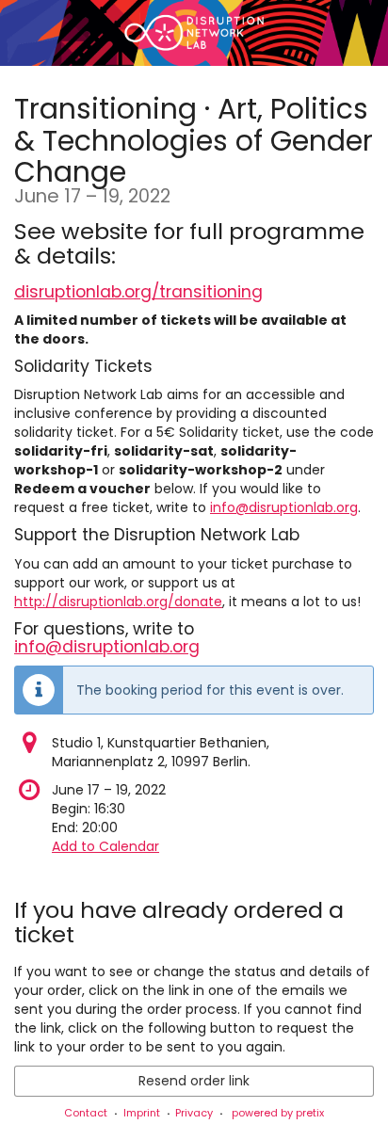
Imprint (141, 1112)
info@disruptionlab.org (284, 507)
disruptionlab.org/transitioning (138, 292)
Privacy (194, 1112)
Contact (85, 1112)
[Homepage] (194, 33)
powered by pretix (278, 1112)
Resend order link (194, 1080)
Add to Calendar (105, 846)
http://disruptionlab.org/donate (118, 601)
